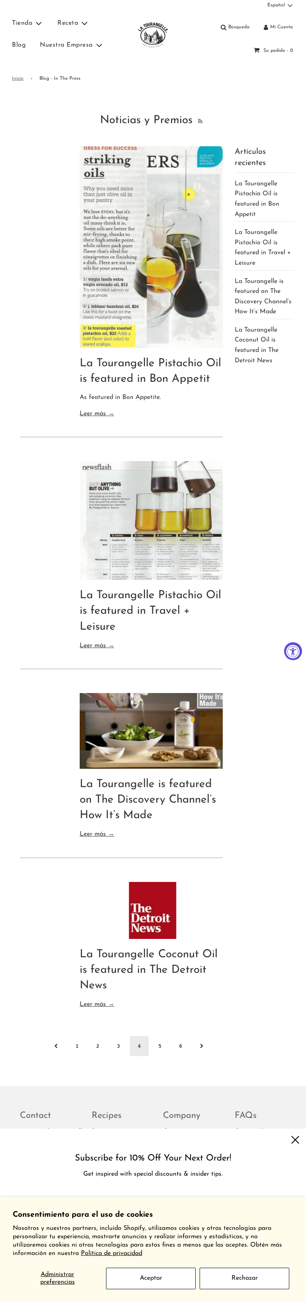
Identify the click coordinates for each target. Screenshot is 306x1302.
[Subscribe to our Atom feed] (199, 120)
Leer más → (97, 413)
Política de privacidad (111, 1253)
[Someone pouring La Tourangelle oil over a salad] (151, 730)
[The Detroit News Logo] (151, 910)
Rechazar (244, 1278)
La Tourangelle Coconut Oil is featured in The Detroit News (149, 970)
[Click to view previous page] (56, 1046)
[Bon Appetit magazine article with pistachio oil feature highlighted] (151, 247)
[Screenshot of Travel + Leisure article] (151, 520)
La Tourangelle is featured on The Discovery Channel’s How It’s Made (148, 800)
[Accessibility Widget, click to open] (293, 651)
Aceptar (151, 1278)
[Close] (295, 1140)
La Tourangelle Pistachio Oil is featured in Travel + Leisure (150, 611)
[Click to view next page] (202, 1046)
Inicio (18, 78)
